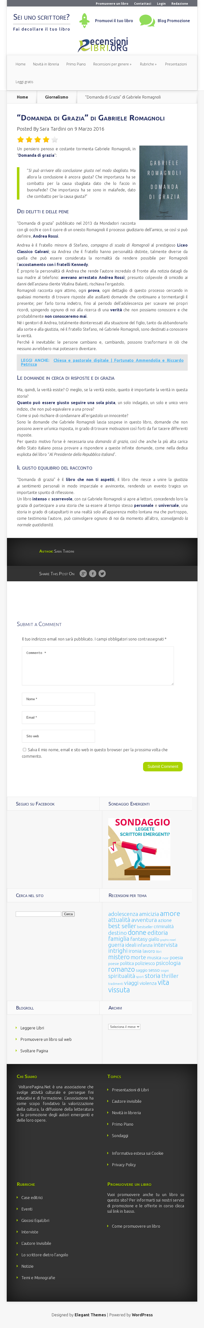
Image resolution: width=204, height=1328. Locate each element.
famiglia (118, 938)
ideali (131, 945)
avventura (144, 920)
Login (161, 3)
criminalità (164, 926)
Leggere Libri (32, 1028)
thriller (169, 976)
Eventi (26, 1209)
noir (165, 958)
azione (165, 920)
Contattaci (142, 3)
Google (83, 574)
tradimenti (115, 983)
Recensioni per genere (111, 64)
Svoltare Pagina (34, 1051)
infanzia (145, 945)
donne (137, 932)
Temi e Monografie (38, 1277)
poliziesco (145, 963)
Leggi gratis (24, 81)
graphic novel (168, 939)
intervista (165, 944)
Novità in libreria (46, 64)
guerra (116, 945)
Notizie (27, 1266)
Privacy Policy (124, 1165)
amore (170, 913)
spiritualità (121, 976)
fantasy (139, 939)
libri (158, 951)
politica (127, 963)
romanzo (121, 969)
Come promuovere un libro (136, 1226)
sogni (165, 970)
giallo (154, 939)
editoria (158, 932)
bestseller (145, 927)
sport (140, 976)
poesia (176, 957)
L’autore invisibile (127, 1101)
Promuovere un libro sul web (46, 1039)
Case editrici (32, 1197)
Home (21, 64)
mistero (119, 956)
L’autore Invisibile (36, 1243)
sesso (154, 970)
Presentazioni (176, 64)
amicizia (149, 914)
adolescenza (123, 914)
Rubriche (147, 64)
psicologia (168, 963)
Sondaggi (120, 1135)
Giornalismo (56, 97)
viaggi (131, 983)
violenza (148, 983)
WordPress (142, 1315)
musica (154, 957)
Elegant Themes (90, 1315)
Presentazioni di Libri (130, 1090)
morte (138, 957)
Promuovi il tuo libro (114, 20)
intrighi (118, 950)
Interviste (29, 1232)
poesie (113, 964)
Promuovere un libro (112, 3)
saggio (142, 970)
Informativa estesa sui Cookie (137, 1153)
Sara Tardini (53, 129)
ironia (135, 951)
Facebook (93, 574)
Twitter (102, 574)
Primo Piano (76, 64)
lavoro (149, 951)
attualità (119, 919)
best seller (122, 925)
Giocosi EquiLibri (35, 1220)
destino (117, 933)
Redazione (179, 3)
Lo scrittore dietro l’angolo (44, 1255)
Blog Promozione (174, 20)
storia (152, 975)
